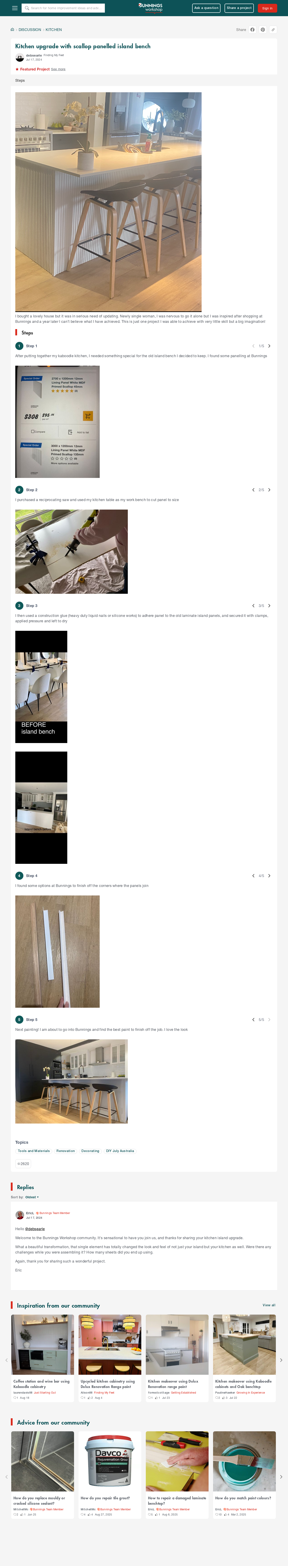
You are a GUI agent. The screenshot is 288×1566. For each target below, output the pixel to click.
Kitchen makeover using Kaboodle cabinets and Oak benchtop (243, 1383)
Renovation (65, 1151)
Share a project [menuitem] (239, 8)
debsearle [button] (34, 55)
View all (269, 1305)
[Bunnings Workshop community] (151, 8)
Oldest (30, 1197)
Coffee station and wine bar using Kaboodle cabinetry (42, 1383)
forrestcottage (159, 1393)
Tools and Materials (34, 1151)
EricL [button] (30, 1213)
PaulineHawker (225, 1393)
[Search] (27, 8)
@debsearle (35, 1229)
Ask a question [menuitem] (206, 8)
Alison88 (87, 1393)
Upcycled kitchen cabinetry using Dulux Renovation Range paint (108, 1383)
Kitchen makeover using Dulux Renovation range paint (173, 1383)
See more (58, 69)
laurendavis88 (23, 1393)
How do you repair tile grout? (105, 1497)
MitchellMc (21, 1509)
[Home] (12, 29)
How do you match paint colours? (243, 1497)
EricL (151, 1509)
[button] (19, 57)
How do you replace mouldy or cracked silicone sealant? (39, 1500)
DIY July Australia (120, 1151)
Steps (20, 80)
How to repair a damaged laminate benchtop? (177, 1500)
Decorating (90, 1151)
